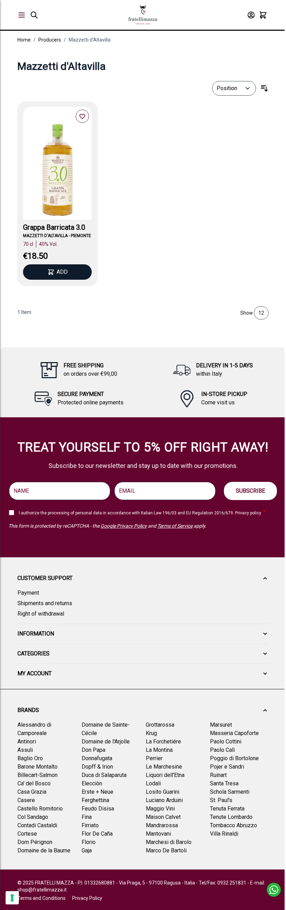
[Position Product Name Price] (234, 88)
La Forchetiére (163, 741)
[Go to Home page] (143, 15)
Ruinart (218, 775)
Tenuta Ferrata (227, 808)
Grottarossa (160, 724)
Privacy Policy (87, 898)
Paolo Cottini (225, 741)
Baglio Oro (30, 758)
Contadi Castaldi (37, 825)
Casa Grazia (31, 791)
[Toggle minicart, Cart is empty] (263, 15)
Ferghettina (95, 800)
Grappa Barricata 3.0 (54, 227)
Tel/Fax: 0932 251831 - (224, 883)
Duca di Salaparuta (104, 775)
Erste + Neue (97, 791)
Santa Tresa (224, 783)
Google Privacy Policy (123, 526)
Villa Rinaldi (224, 833)
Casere (26, 800)
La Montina (159, 750)
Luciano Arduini (164, 800)
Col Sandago (32, 817)
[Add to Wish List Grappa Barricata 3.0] (82, 116)
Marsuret (221, 724)
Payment (28, 592)
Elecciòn (92, 783)
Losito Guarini (162, 791)
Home (24, 40)
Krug (151, 733)
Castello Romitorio (40, 808)
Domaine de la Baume (43, 850)
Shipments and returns (44, 603)
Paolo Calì (222, 750)
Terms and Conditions (41, 898)
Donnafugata (97, 758)
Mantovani (158, 833)
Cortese (27, 833)
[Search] (34, 15)
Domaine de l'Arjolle (106, 741)
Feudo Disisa (98, 808)
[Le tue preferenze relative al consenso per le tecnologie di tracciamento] (12, 897)
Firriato (90, 825)
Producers (49, 40)
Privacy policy (248, 513)
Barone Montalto (37, 766)
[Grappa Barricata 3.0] (57, 172)
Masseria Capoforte (234, 733)
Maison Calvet (163, 817)
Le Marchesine (164, 766)
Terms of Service (175, 526)
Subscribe (250, 490)
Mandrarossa (162, 825)
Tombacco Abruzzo (233, 825)
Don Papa (93, 750)
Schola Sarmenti (229, 791)
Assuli (25, 750)
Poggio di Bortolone (234, 758)
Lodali (153, 783)
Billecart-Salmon (37, 775)
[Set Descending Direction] (264, 88)
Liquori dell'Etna (165, 775)
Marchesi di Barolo (168, 842)
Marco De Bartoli (166, 850)
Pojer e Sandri (227, 766)
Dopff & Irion (97, 766)
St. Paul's (221, 800)
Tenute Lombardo (231, 817)
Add (62, 272)
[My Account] (251, 15)
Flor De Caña (97, 833)
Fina (87, 817)
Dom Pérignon (34, 842)
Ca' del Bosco (34, 783)
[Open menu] (21, 15)
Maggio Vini (160, 808)
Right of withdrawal (40, 613)
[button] (143, 578)
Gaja (87, 850)
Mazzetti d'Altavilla (90, 40)
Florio (89, 842)
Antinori (26, 741)
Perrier (154, 758)
